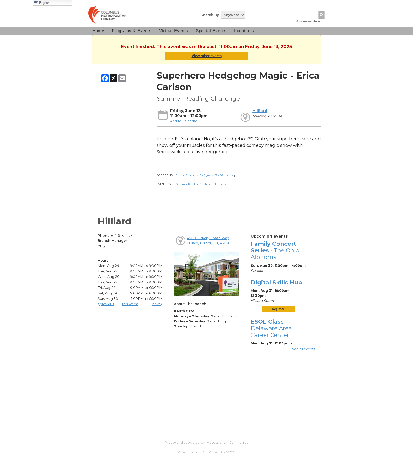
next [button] (156, 304)
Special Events (211, 30)
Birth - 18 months (186, 175)
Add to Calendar (183, 121)
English (43, 3)
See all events (303, 349)
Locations (244, 30)
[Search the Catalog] (321, 15)
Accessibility (217, 442)
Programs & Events (132, 30)
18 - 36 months (224, 175)
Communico (239, 442)
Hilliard (259, 110)
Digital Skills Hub (276, 282)
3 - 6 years (206, 175)
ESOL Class (271, 328)
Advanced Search (310, 21)
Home (98, 30)
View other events (207, 56)
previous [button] (106, 304)
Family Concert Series (275, 250)
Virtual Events (173, 30)
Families (220, 184)
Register (278, 309)
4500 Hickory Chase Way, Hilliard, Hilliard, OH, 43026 (208, 240)
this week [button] (130, 304)
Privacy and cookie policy (185, 442)
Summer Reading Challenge (194, 184)
